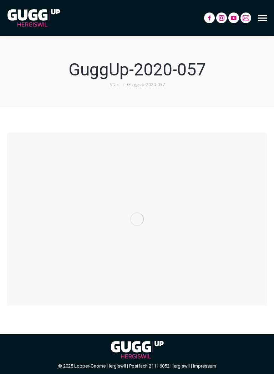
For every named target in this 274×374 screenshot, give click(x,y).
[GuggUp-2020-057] (137, 219)
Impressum (204, 366)
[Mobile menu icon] (262, 18)
